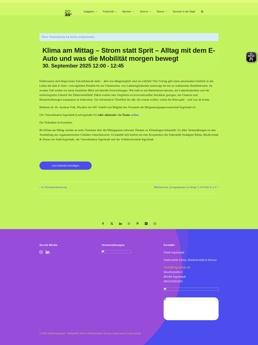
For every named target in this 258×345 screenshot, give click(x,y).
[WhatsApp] (129, 223)
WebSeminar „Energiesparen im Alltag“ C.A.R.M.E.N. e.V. (185, 187)
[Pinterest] (137, 223)
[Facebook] (103, 223)
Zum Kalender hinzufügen (65, 165)
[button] (202, 11)
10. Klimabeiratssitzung (54, 187)
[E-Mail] (155, 223)
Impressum (119, 333)
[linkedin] (47, 252)
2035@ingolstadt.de (177, 267)
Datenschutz (134, 333)
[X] (112, 223)
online (135, 114)
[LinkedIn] (120, 223)
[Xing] (146, 223)
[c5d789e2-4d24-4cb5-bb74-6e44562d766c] (116, 251)
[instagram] (41, 252)
